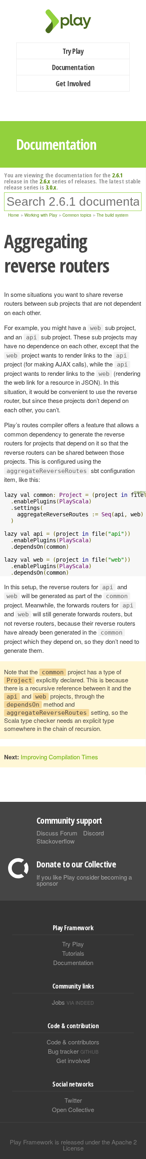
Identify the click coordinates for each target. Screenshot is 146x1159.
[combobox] (73, 201)
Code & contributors (73, 1042)
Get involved (73, 1060)
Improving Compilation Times (59, 756)
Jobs (73, 1002)
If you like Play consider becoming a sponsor (84, 880)
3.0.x (50, 187)
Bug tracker (73, 1051)
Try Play (73, 51)
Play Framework (73, 21)
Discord (93, 833)
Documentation (73, 67)
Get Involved (73, 83)
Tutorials (73, 953)
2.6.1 (117, 175)
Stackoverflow (55, 841)
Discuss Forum (56, 833)
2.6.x (44, 181)
